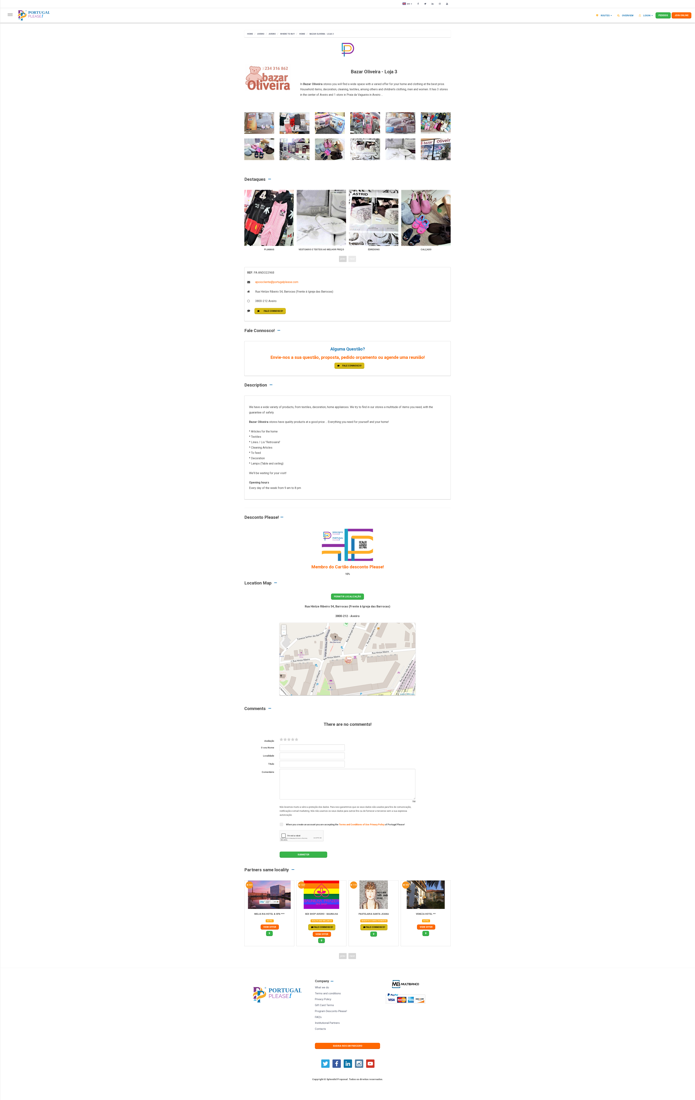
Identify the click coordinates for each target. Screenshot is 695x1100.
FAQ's (318, 1017)
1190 (354, 885)
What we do (322, 987)
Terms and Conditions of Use (354, 824)
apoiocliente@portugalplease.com (276, 282)
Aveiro (260, 34)
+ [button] (283, 627)
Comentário (268, 772)
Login (647, 15)
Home (250, 34)
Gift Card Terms (324, 1005)
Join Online (681, 15)
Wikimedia (410, 694)
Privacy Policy (377, 824)
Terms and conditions (328, 993)
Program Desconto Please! (331, 1011)
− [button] (283, 633)
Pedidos (663, 15)
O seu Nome (267, 747)
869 (250, 885)
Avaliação (269, 741)
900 (407, 885)
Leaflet (402, 694)
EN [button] (408, 4)
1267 (302, 885)
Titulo (271, 764)
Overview (627, 15)
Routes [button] (605, 15)
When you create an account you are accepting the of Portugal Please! (345, 824)
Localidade (268, 756)
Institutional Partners (327, 1023)
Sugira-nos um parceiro (347, 1046)
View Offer (269, 927)
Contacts (320, 1029)
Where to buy (287, 34)
